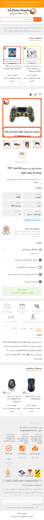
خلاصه (39, 328)
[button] (25, 83)
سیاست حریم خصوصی (31, 481)
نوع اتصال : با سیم (34, 214)
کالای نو (38, 197)
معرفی (31, 328)
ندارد (39, 206)
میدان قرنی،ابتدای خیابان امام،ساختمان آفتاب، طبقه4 (22, 440)
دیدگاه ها (14, 328)
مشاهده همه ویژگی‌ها (32, 220)
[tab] (39, 328)
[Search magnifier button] (39, 19)
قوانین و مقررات (18, 481)
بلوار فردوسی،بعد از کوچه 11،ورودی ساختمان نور (9, 439)
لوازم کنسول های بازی (11, 28)
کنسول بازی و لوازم (25, 28)
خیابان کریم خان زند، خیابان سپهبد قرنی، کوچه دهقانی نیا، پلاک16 (36, 440)
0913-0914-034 (23, 428)
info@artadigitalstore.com (28, 431)
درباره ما (9, 481)
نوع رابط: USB (16, 206)
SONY (36, 183)
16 (20, 214)
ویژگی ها (23, 328)
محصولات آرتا (37, 28)
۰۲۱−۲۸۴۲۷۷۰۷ (33, 428)
